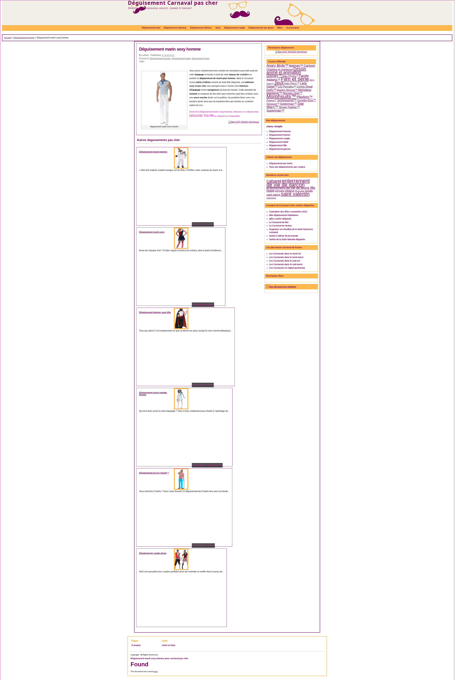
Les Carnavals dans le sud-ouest (285, 264)
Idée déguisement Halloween (283, 215)
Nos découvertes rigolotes (282, 287)
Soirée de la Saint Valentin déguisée (287, 239)
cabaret (273, 181)
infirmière (279, 191)
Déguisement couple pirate (152, 553)
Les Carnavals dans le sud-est (284, 261)
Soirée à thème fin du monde (283, 236)
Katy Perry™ (291, 83)
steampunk (271, 198)
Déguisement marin (181, 58)
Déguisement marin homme (153, 152)
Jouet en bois (168, 645)
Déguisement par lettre (280, 163)
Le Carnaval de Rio (278, 222)
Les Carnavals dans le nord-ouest (286, 257)
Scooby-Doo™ (306, 100)
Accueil (7, 37)
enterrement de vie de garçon (288, 183)
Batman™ (296, 65)
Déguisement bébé (278, 142)
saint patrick (273, 194)
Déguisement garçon (279, 149)
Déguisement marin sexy (152, 232)
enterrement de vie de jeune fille (290, 188)
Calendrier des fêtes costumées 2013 (288, 211)
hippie (270, 190)
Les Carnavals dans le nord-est (285, 253)
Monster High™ (292, 93)
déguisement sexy (200, 58)
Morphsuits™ (281, 96)
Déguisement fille (278, 145)
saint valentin (295, 194)
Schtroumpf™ (287, 100)
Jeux (279, 82)
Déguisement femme (279, 135)
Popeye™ (271, 100)
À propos (136, 645)
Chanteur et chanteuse (279, 69)
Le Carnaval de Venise (280, 225)
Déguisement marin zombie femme (153, 393)
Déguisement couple (279, 138)
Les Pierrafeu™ (287, 86)
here (156, 671)
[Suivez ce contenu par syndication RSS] (267, 287)
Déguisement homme (24, 37)
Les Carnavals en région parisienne (287, 268)
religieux (289, 190)
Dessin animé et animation (286, 71)
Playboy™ (305, 97)
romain (309, 190)
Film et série (295, 79)
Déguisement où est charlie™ (154, 473)
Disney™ (274, 75)
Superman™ (275, 110)
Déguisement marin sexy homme (170, 49)
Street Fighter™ (289, 107)
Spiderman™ (288, 103)
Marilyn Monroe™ (287, 90)
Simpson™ (272, 104)
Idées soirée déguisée (280, 219)
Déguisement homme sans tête (155, 312)
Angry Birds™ (277, 65)
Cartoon (309, 65)
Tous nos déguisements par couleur (287, 167)
